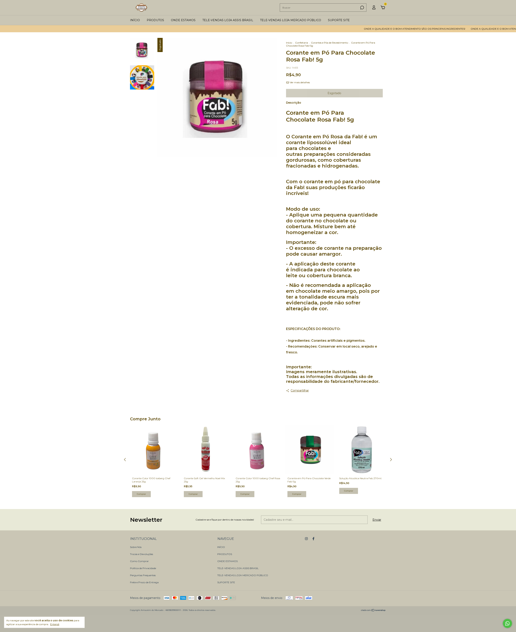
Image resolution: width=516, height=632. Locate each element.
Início (289, 42)
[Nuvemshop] (373, 610)
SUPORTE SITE (339, 20)
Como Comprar (139, 561)
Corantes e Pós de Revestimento (329, 42)
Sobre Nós (135, 547)
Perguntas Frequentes (143, 575)
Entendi (54, 624)
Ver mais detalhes (299, 82)
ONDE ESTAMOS (183, 20)
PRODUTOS (155, 20)
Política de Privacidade (143, 568)
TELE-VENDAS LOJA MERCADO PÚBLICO (290, 20)
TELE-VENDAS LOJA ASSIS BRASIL (227, 20)
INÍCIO (135, 20)
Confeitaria (301, 42)
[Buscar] (361, 8)
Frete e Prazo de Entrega (144, 582)
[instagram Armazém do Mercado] (306, 538)
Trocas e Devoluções (141, 554)
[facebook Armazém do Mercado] (313, 538)
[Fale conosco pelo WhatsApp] (507, 623)
